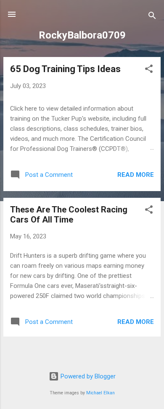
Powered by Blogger (87, 376)
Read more (135, 175)
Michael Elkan (100, 393)
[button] (149, 70)
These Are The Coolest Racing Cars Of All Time (68, 214)
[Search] (152, 17)
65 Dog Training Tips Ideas (65, 69)
